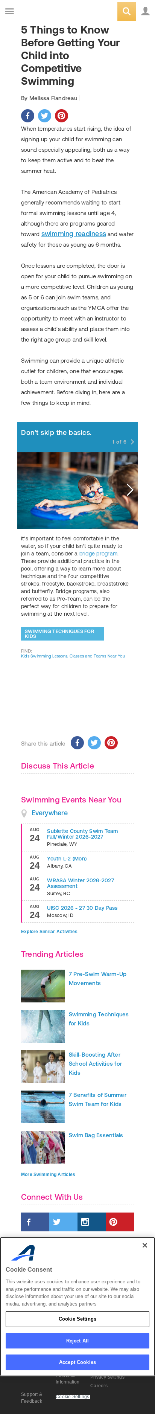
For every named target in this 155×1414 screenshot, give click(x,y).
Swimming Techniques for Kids (59, 633)
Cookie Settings (77, 1319)
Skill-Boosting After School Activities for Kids (95, 1063)
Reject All (77, 1341)
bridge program (98, 554)
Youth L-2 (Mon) (67, 859)
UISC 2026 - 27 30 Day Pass (82, 908)
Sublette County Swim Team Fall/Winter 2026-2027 (82, 834)
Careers (99, 1385)
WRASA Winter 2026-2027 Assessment (80, 883)
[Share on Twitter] (44, 115)
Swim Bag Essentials (96, 1135)
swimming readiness (73, 234)
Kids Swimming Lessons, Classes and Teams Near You (73, 656)
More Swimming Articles (48, 1174)
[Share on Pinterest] (61, 115)
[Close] (145, 1245)
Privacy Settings (107, 1377)
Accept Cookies (77, 1362)
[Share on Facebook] (27, 115)
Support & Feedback (31, 1398)
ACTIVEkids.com (44, 12)
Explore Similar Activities (49, 931)
